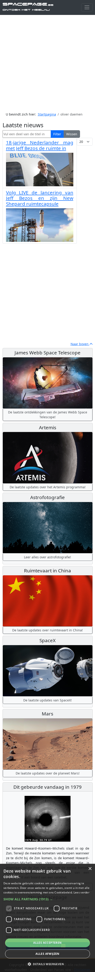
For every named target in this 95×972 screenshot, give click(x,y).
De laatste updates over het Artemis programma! (48, 487)
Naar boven (80, 344)
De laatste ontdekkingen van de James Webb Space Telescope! (47, 414)
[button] (47, 899)
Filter (57, 134)
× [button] (90, 868)
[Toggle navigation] (86, 7)
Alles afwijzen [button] (47, 954)
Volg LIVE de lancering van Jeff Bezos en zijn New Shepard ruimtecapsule (39, 198)
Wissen (71, 134)
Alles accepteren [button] (47, 943)
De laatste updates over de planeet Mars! (48, 773)
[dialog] (47, 918)
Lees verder (81, 892)
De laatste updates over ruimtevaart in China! (47, 630)
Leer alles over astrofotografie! (47, 557)
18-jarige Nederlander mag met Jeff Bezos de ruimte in (39, 145)
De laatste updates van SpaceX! (47, 700)
